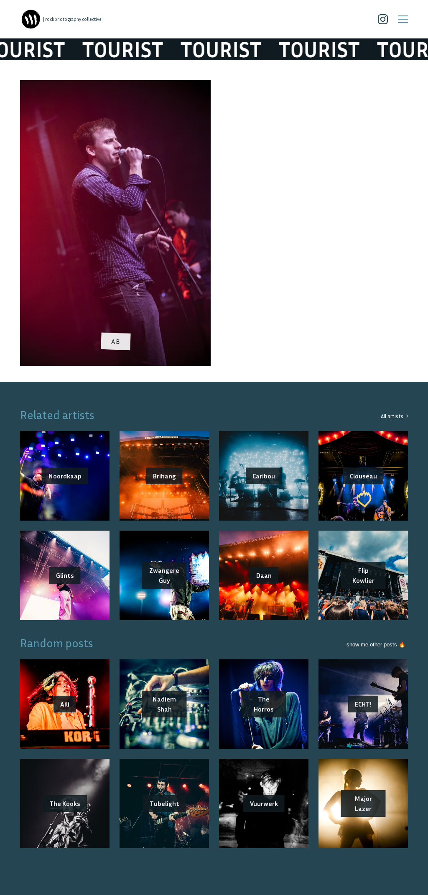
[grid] (214, 226)
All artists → (394, 416)
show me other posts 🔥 (375, 644)
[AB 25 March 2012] (115, 85)
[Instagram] (383, 19)
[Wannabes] (31, 19)
